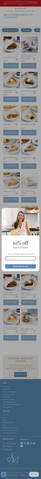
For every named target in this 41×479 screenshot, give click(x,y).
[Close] (37, 210)
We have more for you (20, 266)
